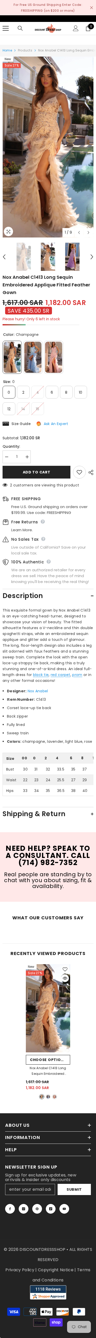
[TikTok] (51, 1209)
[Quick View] (65, 978)
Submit (74, 1189)
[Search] (20, 28)
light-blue (48, 1096)
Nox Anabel (38, 691)
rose (54, 1096)
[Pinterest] (37, 1209)
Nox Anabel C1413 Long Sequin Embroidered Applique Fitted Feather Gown (48, 1071)
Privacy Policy (19, 1270)
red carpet (60, 674)
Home (7, 50)
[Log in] (76, 28)
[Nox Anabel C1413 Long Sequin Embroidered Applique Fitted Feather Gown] (48, 1008)
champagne (41, 1096)
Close (91, 8)
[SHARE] (89, 472)
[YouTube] (64, 1209)
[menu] (6, 28)
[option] (48, 147)
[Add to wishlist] (79, 472)
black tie (41, 674)
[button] (78, 232)
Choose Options (48, 1059)
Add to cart (36, 472)
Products (25, 50)
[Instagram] (23, 1209)
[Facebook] (10, 1209)
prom (77, 674)
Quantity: (11, 446)
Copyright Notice (55, 1270)
